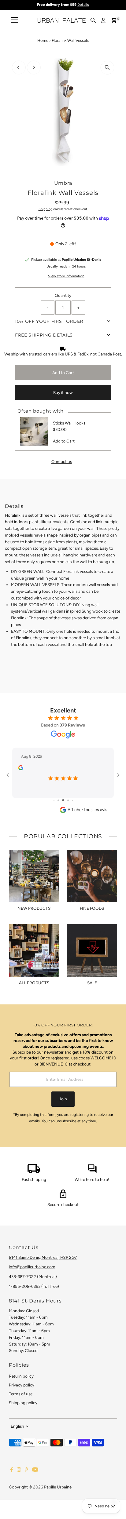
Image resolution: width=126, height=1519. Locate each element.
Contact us (61, 462)
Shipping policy (23, 1402)
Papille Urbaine (58, 1486)
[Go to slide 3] (63, 800)
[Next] (34, 67)
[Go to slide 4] (68, 800)
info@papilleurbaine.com (32, 1266)
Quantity (63, 295)
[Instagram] (19, 1470)
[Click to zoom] (107, 68)
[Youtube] (35, 1470)
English (17, 1426)
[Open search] (93, 20)
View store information (66, 276)
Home (42, 40)
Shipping (45, 209)
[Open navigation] (14, 20)
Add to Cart (63, 372)
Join (63, 1098)
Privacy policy (21, 1384)
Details (83, 4)
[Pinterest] (26, 1470)
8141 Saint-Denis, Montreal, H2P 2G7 (43, 1257)
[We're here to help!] (92, 1171)
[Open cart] (114, 20)
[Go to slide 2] (58, 800)
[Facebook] (11, 1470)
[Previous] (19, 67)
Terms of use (20, 1393)
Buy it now (63, 392)
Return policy (21, 1376)
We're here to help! (92, 1179)
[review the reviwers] (20, 768)
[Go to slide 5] (72, 800)
